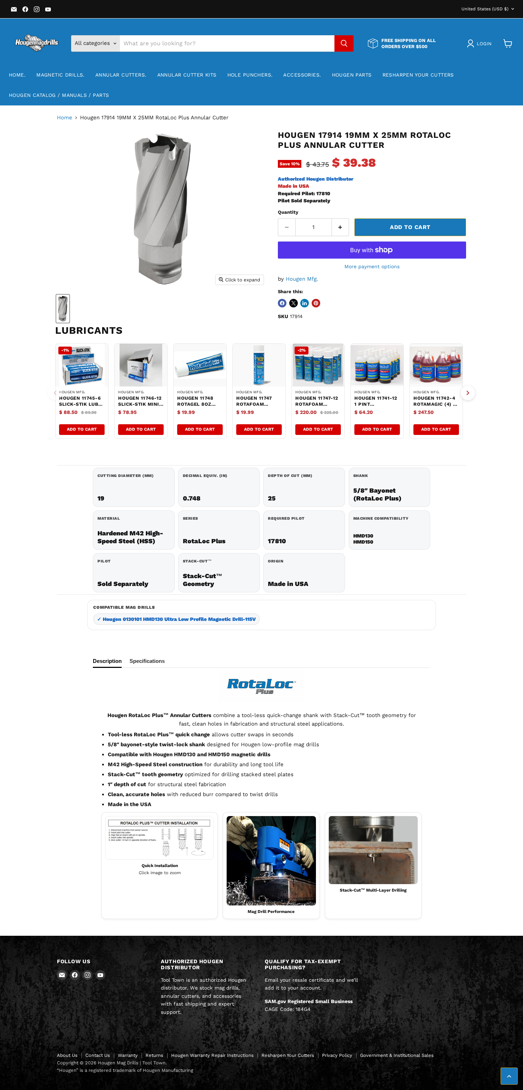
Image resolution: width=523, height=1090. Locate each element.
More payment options (372, 266)
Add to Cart (82, 429)
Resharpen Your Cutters (418, 75)
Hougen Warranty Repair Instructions (212, 1055)
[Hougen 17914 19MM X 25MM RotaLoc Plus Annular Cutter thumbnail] (62, 309)
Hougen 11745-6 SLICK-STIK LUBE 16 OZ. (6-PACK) (80, 404)
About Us (67, 1055)
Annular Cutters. (121, 75)
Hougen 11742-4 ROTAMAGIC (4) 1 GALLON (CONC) (434, 404)
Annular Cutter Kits (187, 75)
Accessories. (302, 75)
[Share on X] (293, 303)
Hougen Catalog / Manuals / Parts (59, 95)
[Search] (344, 43)
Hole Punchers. (250, 75)
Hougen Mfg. (302, 279)
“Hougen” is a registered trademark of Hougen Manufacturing (125, 1070)
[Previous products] (55, 393)
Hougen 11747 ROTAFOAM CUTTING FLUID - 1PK (257, 407)
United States (484, 8)
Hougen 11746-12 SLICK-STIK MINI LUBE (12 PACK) (140, 404)
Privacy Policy (337, 1055)
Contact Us (97, 1055)
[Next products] (468, 393)
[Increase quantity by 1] (340, 227)
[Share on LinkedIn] (304, 303)
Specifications (147, 661)
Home (64, 118)
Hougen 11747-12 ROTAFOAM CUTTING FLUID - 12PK (316, 407)
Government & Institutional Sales (397, 1055)
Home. (17, 75)
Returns (154, 1055)
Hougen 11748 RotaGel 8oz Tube (195, 404)
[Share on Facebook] (282, 303)
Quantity (288, 212)
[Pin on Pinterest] (316, 303)
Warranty (128, 1055)
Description (107, 661)
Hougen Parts (352, 75)
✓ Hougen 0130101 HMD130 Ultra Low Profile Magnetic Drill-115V (176, 619)
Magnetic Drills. (60, 75)
